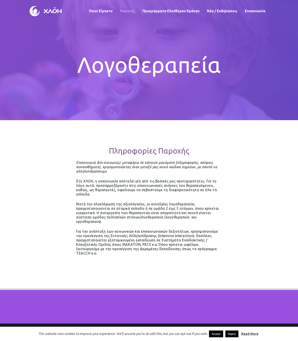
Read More (250, 334)
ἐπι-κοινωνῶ (108, 162)
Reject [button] (232, 333)
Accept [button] (216, 333)
